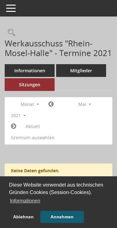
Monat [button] (28, 104)
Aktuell (33, 126)
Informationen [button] (25, 200)
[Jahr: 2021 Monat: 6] (13, 126)
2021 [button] (16, 115)
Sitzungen (29, 85)
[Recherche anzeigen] (10, 33)
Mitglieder (81, 71)
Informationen (29, 71)
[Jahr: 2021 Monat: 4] (51, 104)
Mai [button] (82, 104)
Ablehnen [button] (23, 216)
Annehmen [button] (62, 216)
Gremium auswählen (33, 137)
